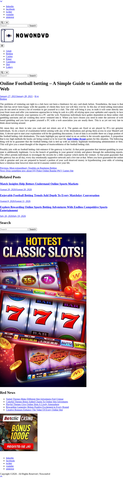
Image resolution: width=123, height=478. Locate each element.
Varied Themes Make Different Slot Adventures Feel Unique (34, 399)
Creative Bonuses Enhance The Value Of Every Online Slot (34, 410)
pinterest (10, 17)
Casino (9, 56)
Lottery (9, 67)
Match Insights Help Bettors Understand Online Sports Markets (39, 183)
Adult (8, 51)
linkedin (10, 6)
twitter (9, 12)
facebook (10, 9)
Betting (9, 53)
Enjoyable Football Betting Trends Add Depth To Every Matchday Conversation (49, 195)
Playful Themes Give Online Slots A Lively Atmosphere (32, 404)
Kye (37, 96)
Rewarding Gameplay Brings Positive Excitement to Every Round (37, 407)
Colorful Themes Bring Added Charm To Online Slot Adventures (37, 401)
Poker (9, 59)
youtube (10, 14)
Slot (8, 64)
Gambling (10, 61)
